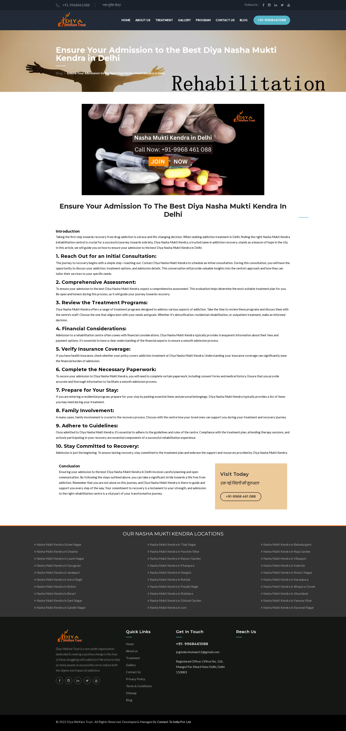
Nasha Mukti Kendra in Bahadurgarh (287, 544)
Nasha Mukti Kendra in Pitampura (171, 565)
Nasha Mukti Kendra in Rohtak (169, 579)
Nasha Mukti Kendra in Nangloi (170, 572)
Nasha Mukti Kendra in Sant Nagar (59, 600)
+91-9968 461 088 (241, 496)
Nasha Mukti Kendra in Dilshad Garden (175, 600)
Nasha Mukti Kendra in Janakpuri (58, 572)
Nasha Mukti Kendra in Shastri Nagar (287, 572)
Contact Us (225, 20)
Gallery (184, 20)
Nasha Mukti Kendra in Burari (56, 593)
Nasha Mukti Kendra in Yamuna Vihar (287, 600)
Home (126, 20)
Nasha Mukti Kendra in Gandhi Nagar (61, 607)
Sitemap (131, 693)
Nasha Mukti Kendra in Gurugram (58, 565)
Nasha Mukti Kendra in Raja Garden (286, 551)
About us (132, 651)
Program (203, 20)
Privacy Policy (135, 679)
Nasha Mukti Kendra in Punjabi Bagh (173, 586)
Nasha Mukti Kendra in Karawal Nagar (288, 607)
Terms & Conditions (139, 686)
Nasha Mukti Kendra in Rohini (56, 586)
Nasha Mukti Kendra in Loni (167, 607)
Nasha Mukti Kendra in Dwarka (57, 551)
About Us (142, 20)
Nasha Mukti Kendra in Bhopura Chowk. (289, 586)
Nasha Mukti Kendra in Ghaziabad (285, 593)
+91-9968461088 (76, 5)
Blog (243, 20)
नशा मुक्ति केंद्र (111, 5)
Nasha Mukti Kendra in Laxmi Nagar (60, 558)
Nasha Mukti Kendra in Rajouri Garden (175, 558)
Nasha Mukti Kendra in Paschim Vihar (174, 551)
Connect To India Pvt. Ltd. (174, 722)
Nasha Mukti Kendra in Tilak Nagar (172, 544)
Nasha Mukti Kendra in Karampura (286, 579)
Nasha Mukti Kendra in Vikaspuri (284, 558)
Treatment (164, 20)
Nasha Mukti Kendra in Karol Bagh (59, 579)
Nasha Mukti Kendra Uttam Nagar (58, 544)
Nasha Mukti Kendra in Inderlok (284, 565)
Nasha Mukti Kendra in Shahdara (171, 593)
